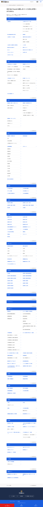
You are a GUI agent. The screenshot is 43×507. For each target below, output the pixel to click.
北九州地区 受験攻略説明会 (26, 313)
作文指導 (24, 69)
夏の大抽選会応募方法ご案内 (11, 34)
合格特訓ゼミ (25, 110)
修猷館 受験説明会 (10, 355)
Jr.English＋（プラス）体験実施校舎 (12, 66)
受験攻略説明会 (25, 316)
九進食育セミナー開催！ (10, 426)
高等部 (8, 133)
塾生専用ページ (9, 308)
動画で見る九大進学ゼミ (10, 47)
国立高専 (8, 207)
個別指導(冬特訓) (25, 378)
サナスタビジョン (10, 301)
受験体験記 (9, 270)
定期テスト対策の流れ (10, 105)
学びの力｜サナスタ (25, 90)
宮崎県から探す (9, 224)
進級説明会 (24, 321)
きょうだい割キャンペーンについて (12, 255)
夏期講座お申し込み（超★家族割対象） (13, 477)
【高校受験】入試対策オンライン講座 (28, 115)
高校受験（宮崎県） (25, 283)
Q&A (8, 138)
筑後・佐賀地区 (9, 161)
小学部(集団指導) (9, 376)
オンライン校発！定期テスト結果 (27, 28)
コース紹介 (13, 496)
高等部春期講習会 (9, 390)
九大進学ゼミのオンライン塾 (27, 21)
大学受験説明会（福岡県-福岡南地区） (12, 337)
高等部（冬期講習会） (10, 378)
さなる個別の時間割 (25, 188)
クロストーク (25, 146)
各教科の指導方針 (9, 107)
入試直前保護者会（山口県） (27, 323)
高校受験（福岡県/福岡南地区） (12, 275)
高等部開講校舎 (9, 146)
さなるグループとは (10, 54)
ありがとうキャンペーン (10, 447)
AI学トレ (8, 125)
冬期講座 (8, 373)
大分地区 (8, 168)
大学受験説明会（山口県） (11, 344)
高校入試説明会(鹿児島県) (26, 329)
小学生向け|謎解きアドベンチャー (27, 26)
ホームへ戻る (9, 485)
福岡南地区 (9, 153)
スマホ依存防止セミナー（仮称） (27, 432)
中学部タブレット (9, 123)
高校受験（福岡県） (10, 202)
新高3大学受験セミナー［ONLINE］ (12, 335)
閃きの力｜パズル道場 (26, 85)
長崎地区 (8, 163)
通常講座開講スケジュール (26, 226)
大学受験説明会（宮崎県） (11, 347)
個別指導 (8, 185)
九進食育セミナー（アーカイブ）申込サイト (29, 426)
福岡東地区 (9, 151)
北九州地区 (9, 158)
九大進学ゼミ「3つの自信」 (11, 36)
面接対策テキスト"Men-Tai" (11, 361)
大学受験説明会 (9, 332)
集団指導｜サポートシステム (11, 118)
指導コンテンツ (25, 47)
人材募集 (18, 501)
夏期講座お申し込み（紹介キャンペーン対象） (29, 475)
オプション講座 (9, 190)
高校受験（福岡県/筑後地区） (27, 278)
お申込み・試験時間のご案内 (11, 80)
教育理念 (24, 34)
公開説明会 (9, 21)
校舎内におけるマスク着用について (28, 49)
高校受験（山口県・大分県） (27, 202)
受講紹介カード (9, 471)
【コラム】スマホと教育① (26, 437)
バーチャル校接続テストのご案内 (27, 363)
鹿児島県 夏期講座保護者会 (11, 313)
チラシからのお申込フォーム (11, 263)
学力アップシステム (25, 105)
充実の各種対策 (9, 140)
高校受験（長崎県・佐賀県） (11, 205)
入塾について (9, 243)
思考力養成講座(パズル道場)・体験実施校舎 (13, 69)
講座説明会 (9, 311)
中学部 (8, 100)
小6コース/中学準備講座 (26, 66)
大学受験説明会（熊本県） (11, 342)
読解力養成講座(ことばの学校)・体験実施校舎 (13, 72)
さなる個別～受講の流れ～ (11, 193)
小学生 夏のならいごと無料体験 (11, 64)
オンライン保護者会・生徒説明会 (27, 311)
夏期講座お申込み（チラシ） (11, 261)
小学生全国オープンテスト (11, 78)
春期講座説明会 (9, 316)
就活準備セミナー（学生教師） (11, 452)
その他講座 (9, 458)
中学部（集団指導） (25, 388)
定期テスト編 (25, 39)
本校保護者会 (25, 355)
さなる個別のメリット (26, 190)
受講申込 (24, 231)
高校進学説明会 (25, 318)
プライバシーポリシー (10, 52)
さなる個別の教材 (9, 188)
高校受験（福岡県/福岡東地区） (27, 275)
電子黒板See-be (9, 120)
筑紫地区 (8, 156)
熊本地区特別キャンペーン (26, 413)
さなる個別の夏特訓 (25, 408)
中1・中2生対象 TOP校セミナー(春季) (28, 332)
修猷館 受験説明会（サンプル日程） (12, 357)
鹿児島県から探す (25, 224)
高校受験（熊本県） (10, 283)
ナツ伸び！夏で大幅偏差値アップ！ (28, 112)
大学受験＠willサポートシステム (12, 143)
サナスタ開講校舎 (9, 229)
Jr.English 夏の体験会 (10, 231)
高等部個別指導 (25, 135)
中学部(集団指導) (25, 376)
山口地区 (8, 175)
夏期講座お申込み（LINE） (26, 261)
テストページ (25, 234)
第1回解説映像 (9, 83)
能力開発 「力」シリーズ (26, 78)
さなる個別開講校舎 (25, 193)
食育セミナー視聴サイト (10, 429)
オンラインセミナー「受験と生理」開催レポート (13, 433)
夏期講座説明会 (9, 318)
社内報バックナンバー (10, 449)
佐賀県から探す (25, 219)
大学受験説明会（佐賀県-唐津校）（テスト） (13, 349)
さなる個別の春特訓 (25, 390)
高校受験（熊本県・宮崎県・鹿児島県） (28, 205)
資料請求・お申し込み (30, 496)
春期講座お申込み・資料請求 (11, 393)
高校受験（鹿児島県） (10, 285)
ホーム (7, 5)
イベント (8, 444)
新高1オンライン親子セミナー (11, 363)
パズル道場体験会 (25, 229)
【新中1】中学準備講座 (10, 461)
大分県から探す (9, 219)
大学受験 (24, 207)
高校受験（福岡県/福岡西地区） (27, 273)
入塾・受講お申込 (7, 505)
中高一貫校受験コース (10, 93)
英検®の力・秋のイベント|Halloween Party (29, 83)
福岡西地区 (9, 148)
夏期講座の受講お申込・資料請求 (12, 413)
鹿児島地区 (9, 173)
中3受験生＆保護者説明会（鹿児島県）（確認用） (29, 327)
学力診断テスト (25, 107)
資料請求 (8, 294)
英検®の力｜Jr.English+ (26, 80)
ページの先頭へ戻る (33, 59)
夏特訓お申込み (25, 410)
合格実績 (8, 200)
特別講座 (8, 420)
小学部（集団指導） (10, 388)
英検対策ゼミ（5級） (10, 423)
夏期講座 (8, 399)
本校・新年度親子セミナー (26, 357)
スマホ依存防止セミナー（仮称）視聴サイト (29, 434)
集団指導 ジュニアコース (26, 64)
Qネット (8, 49)
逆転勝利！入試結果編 (26, 41)
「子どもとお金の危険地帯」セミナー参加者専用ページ (29, 424)
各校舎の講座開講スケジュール (11, 226)
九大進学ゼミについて (10, 18)
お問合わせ (35, 505)
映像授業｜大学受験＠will (11, 135)
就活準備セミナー (25, 449)
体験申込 (8, 234)
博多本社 (8, 236)
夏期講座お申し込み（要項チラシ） (12, 474)
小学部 (8, 61)
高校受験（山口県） (25, 285)
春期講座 (8, 385)
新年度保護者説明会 (25, 361)
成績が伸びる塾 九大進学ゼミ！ (27, 36)
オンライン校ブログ (25, 31)
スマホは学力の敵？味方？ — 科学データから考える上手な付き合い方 (13, 366)
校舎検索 (8, 214)
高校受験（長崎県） (25, 280)
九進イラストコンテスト (26, 447)
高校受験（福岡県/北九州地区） (12, 278)
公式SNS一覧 (25, 52)
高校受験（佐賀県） (10, 280)
